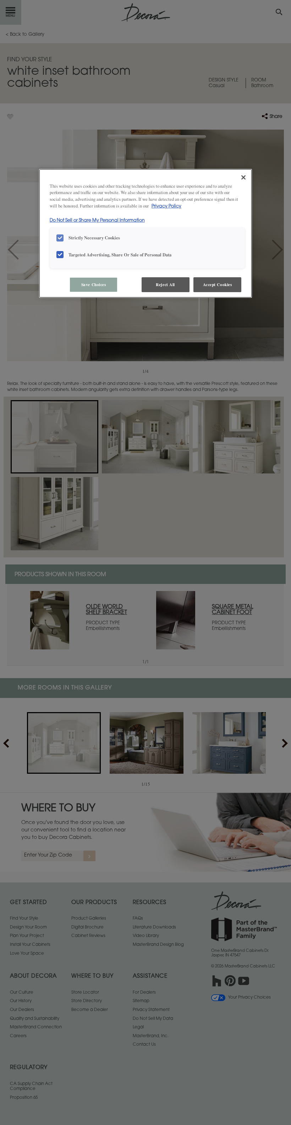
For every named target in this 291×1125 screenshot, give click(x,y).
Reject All (165, 285)
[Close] (243, 177)
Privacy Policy (166, 206)
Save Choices (93, 285)
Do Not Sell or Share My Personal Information (97, 220)
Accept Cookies (217, 285)
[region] (145, 233)
